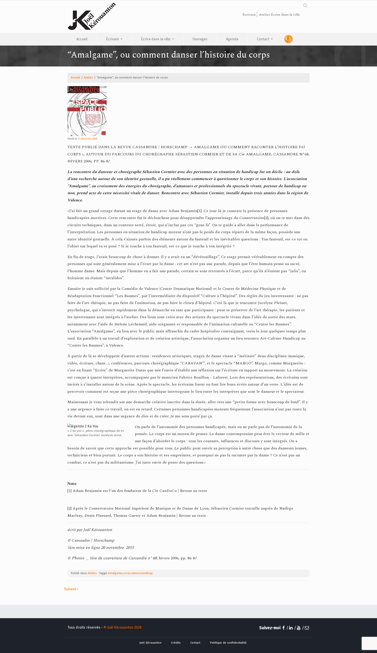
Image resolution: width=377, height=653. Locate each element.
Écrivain (113, 39)
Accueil (81, 39)
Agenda (232, 39)
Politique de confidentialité (228, 642)
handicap (147, 573)
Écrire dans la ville (156, 39)
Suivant (70, 589)
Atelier (88, 77)
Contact (263, 39)
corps (127, 573)
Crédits (176, 642)
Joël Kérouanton (150, 642)
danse (136, 573)
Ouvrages (199, 39)
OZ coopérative (296, 39)
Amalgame (115, 573)
